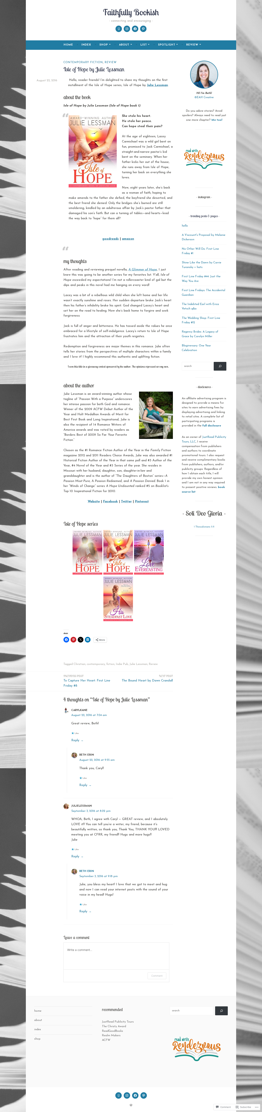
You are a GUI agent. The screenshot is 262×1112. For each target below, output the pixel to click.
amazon (128, 239)
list (143, 45)
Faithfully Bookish (131, 12)
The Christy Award (114, 1026)
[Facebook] (135, 29)
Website (94, 501)
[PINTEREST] (143, 1095)
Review (111, 62)
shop (103, 45)
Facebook (110, 501)
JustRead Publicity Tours (118, 1021)
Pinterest (142, 501)
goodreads (110, 239)
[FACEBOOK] (135, 1095)
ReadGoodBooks (112, 1031)
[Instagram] (127, 29)
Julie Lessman (157, 85)
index (86, 45)
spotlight (166, 45)
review (192, 45)
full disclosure (211, 425)
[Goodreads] (118, 29)
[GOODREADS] (118, 1095)
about (124, 45)
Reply (75, 740)
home (68, 45)
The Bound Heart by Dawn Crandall (147, 678)
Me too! (216, 120)
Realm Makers (111, 1035)
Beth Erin (86, 871)
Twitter (126, 501)
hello (185, 225)
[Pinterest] (143, 29)
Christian (79, 664)
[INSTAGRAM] (127, 1095)
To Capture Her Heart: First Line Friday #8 (86, 681)
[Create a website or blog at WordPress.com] (131, 1105)
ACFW (106, 1040)
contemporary (96, 664)
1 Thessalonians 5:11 (204, 527)
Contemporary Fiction (83, 62)
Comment (157, 975)
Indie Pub (122, 664)
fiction (110, 664)
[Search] (220, 366)
